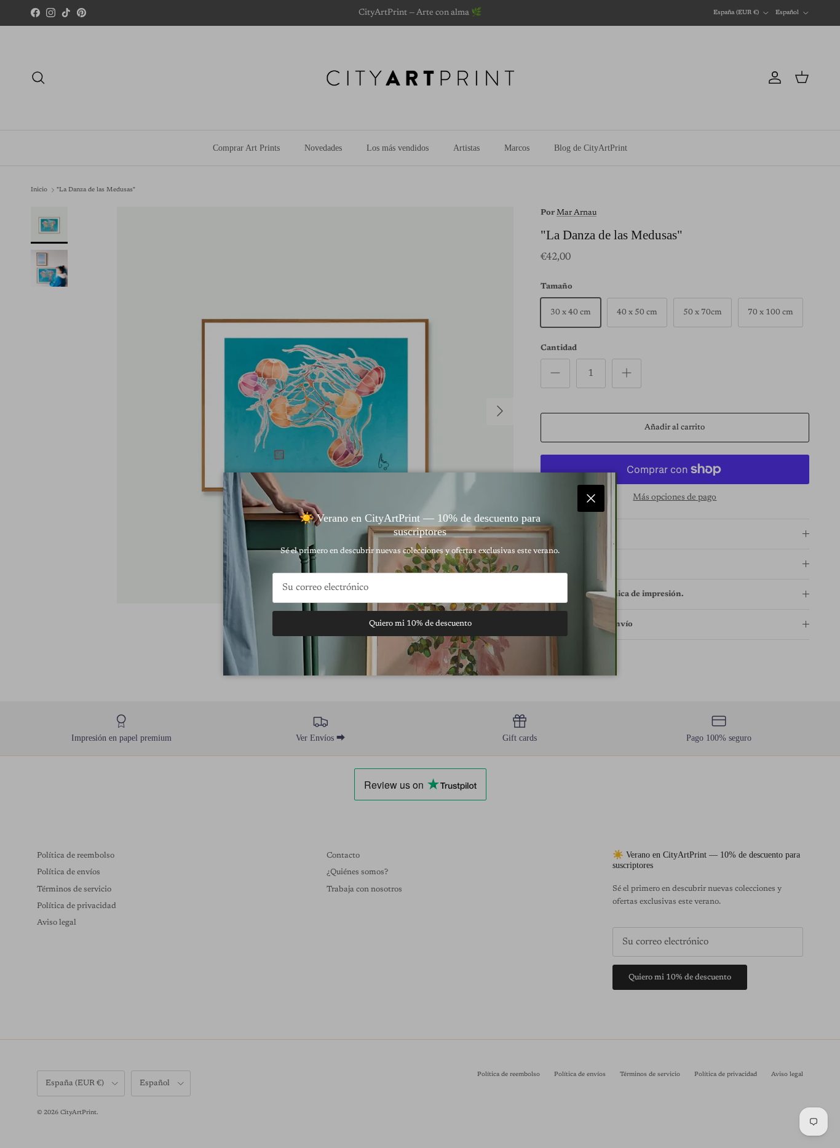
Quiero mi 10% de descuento (420, 624)
